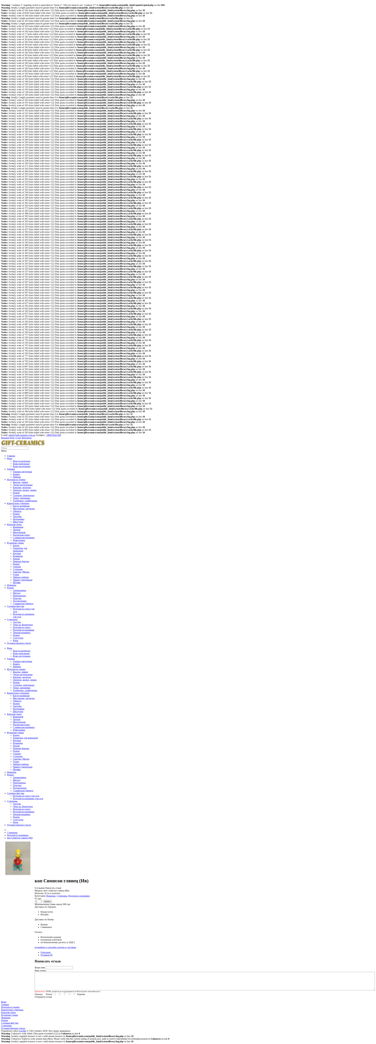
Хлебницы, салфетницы (25, 500)
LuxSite (22, 1031)
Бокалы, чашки (20, 482)
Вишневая (18, 527)
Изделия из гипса (21, 627)
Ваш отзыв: (40, 970)
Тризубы (17, 516)
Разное (16, 493)
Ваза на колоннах (21, 461)
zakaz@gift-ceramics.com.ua (22, 435)
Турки (16, 574)
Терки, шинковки (21, 498)
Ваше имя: (40, 967)
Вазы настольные (21, 466)
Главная (11, 456)
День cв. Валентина (23, 624)
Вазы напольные (21, 463)
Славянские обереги (23, 603)
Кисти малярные (21, 506)
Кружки (17, 553)
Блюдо (16, 545)
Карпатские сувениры (18, 503)
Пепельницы (19, 595)
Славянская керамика (24, 537)
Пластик (17, 598)
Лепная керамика (21, 632)
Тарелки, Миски (21, 572)
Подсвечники (20, 601)
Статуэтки (18, 638)
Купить (48, 901)
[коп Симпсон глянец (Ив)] (18, 874)
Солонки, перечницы (23, 495)
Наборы (17, 477)
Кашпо (16, 474)
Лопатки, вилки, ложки (25, 490)
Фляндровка (19, 540)
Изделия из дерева (16, 479)
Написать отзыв (53, 888)
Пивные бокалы (21, 561)
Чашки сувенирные (22, 580)
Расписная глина (21, 535)
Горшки (11, 469)
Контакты (27, 438)
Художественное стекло (19, 643)
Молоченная (19, 532)
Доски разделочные (23, 485)
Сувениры (12, 619)
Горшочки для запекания (20, 549)
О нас (18, 438)
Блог (12, 438)
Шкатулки (18, 522)
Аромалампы (19, 590)
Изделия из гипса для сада (26, 796)
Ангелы (17, 622)
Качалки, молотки (22, 487)
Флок (15, 640)
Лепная (16, 529)
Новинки (11, 585)
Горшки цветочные (22, 471)
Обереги (17, 511)
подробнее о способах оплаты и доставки (55, 947)
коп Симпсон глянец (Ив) (20, 838)
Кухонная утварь (15, 543)
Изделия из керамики (23, 630)
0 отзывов (40, 888)
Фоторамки (18, 519)
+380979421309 (53, 435)
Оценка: (39, 994)
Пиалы (16, 558)
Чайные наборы (21, 577)
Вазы (9, 458)
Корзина (5, 438)
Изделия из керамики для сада (28, 798)
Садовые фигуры (15, 606)
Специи (17, 566)
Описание (46, 952)
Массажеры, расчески (24, 508)
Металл (16, 593)
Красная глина (14, 524)
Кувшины (18, 556)
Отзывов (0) (47, 955)
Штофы (17, 582)
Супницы (18, 569)
